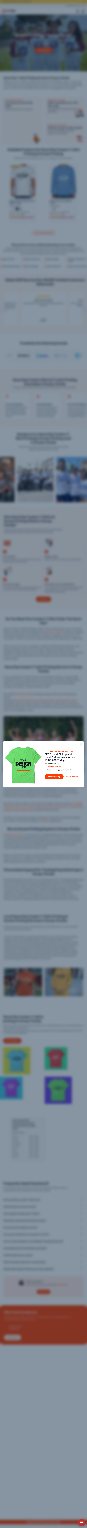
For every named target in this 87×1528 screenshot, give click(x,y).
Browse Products (72, 777)
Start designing (54, 777)
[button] (54, 776)
